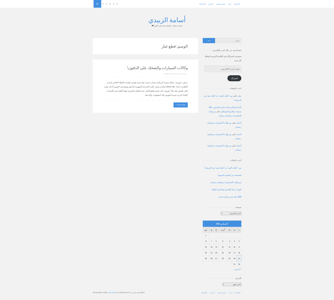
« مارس (237, 269)
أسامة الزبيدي (167, 19)
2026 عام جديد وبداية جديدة (230, 196)
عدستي (211, 4)
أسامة (238, 122)
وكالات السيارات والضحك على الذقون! (157, 67)
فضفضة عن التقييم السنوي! (229, 175)
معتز (239, 95)
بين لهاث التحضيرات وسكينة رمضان (225, 182)
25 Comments (169, 74)
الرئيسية (237, 4)
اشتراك (234, 78)
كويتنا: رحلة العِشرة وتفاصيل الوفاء (226, 189)
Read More (181, 105)
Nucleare (112, 292)
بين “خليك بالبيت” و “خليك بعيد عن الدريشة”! (222, 167)
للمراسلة (202, 4)
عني (229, 4)
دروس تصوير (221, 4)
